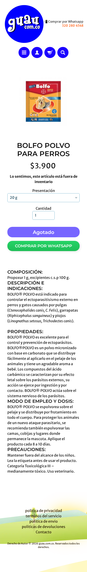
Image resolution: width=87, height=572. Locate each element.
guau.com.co (46, 543)
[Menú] (24, 52)
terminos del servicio (44, 516)
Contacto (44, 532)
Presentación (43, 190)
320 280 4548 (72, 25)
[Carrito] (50, 52)
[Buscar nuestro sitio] (62, 52)
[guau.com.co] (24, 23)
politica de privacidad (43, 510)
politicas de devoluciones (43, 526)
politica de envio (43, 521)
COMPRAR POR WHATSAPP (43, 246)
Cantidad (43, 208)
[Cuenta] (37, 52)
